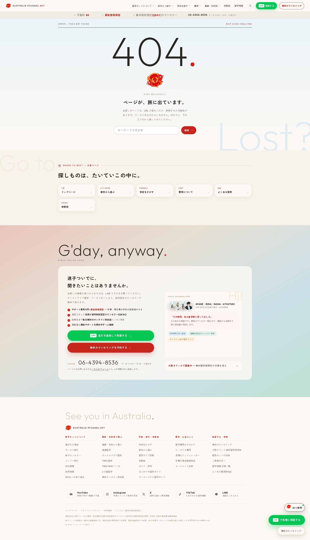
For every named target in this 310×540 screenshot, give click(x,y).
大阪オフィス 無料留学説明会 (226, 450)
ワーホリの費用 (183, 450)
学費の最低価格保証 (185, 460)
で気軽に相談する (287, 519)
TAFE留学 (107, 460)
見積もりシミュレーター (187, 455)
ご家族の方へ (219, 460)
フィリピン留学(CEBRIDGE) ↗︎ (129, 510)
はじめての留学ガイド (150, 471)
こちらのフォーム (100, 369)
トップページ (71, 510)
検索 (188, 130)
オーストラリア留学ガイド (152, 477)
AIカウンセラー (73, 455)
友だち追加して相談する (111, 335)
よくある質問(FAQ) (221, 471)
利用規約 (108, 510)
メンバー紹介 (72, 460)
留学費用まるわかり (185, 444)
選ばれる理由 (72, 444)
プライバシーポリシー (91, 510)
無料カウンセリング (292, 5)
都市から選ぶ (145, 450)
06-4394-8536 (98, 362)
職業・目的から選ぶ (112, 444)
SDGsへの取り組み (74, 477)
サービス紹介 (72, 450)
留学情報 (238, 5)
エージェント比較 (184, 466)
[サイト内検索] (250, 6)
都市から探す (165, 6)
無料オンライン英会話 (113, 477)
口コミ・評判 (145, 466)
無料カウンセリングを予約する (110, 347)
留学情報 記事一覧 (221, 466)
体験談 (227, 5)
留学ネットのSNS (221, 455)
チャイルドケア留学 (112, 455)
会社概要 (69, 466)
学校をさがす (145, 444)
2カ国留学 (107, 471)
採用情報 (69, 471)
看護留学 (106, 450)
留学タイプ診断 (146, 455)
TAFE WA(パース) (111, 466)
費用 (197, 6)
